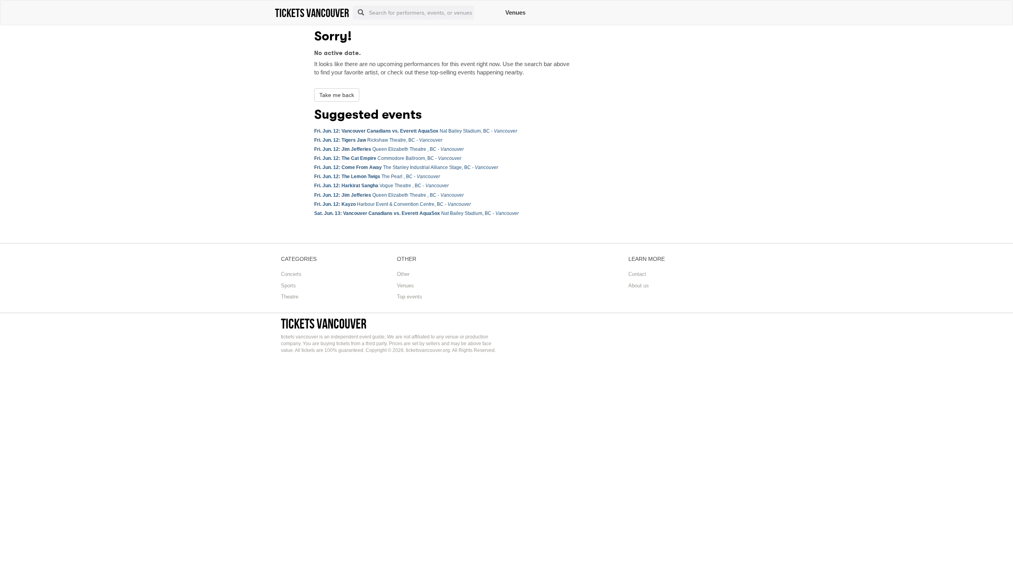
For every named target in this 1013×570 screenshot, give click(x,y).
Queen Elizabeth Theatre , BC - (389, 149)
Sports (288, 286)
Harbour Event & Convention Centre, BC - (392, 204)
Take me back (336, 95)
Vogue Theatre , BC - (381, 185)
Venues (515, 12)
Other (403, 274)
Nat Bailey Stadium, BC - (415, 131)
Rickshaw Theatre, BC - (378, 140)
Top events (409, 297)
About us (638, 286)
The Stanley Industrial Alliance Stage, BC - (406, 167)
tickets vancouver (323, 323)
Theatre (289, 297)
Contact (637, 274)
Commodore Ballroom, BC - (387, 158)
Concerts (291, 274)
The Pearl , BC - (377, 176)
